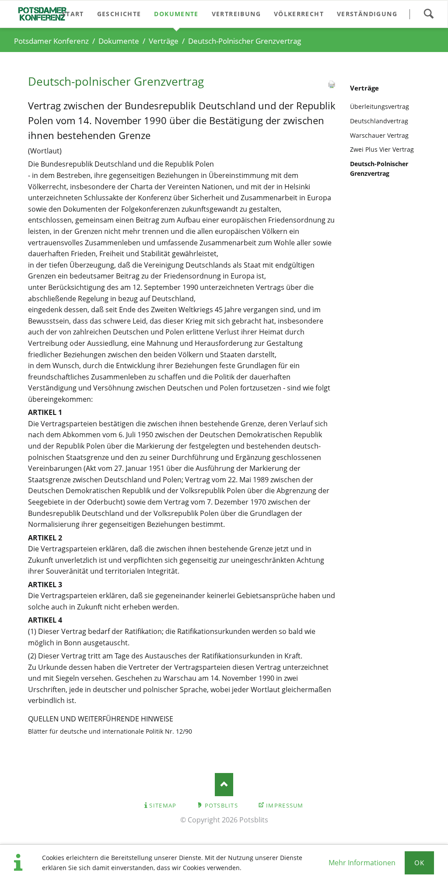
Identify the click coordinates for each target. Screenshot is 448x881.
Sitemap (162, 805)
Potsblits (221, 805)
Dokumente (118, 41)
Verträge (163, 41)
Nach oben (224, 784)
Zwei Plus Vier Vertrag (382, 149)
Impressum (285, 805)
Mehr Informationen (362, 862)
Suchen (429, 14)
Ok (419, 862)
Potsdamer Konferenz (51, 41)
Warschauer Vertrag (379, 135)
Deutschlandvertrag (379, 121)
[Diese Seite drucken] (331, 86)
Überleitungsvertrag (379, 106)
